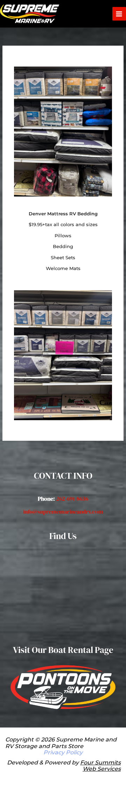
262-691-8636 (72, 498)
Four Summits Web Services (100, 765)
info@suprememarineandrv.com (63, 511)
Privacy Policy (63, 752)
